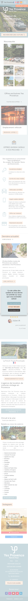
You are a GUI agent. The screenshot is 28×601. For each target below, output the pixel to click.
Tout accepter (14, 303)
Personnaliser (14, 310)
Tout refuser (14, 307)
